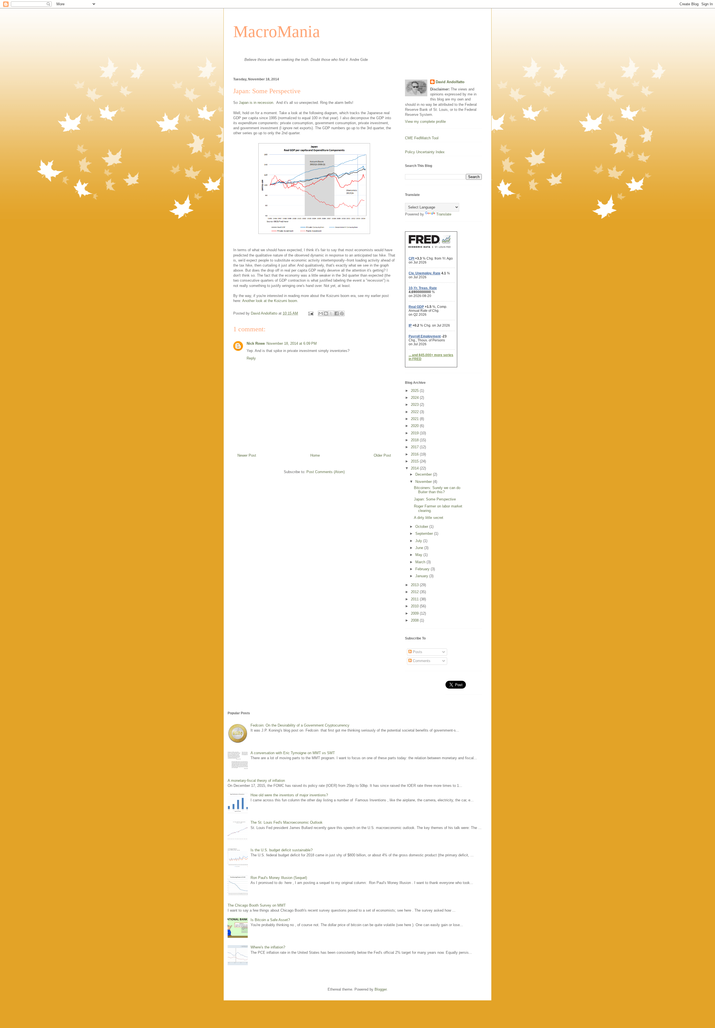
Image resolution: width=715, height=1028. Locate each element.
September (424, 533)
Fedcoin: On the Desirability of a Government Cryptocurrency (300, 725)
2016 (415, 454)
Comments (421, 661)
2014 (415, 468)
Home (315, 455)
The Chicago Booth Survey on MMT (257, 905)
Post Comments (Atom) (325, 472)
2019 (415, 433)
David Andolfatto (450, 82)
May (419, 555)
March (420, 562)
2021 (415, 419)
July (419, 541)
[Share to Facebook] (336, 313)
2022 (415, 412)
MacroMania (276, 31)
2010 (415, 606)
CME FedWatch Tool (421, 138)
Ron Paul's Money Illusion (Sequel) (279, 878)
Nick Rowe (256, 343)
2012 (415, 592)
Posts (417, 652)
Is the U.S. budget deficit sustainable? (282, 850)
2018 (415, 440)
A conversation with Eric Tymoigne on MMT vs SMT (293, 753)
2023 (415, 404)
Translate (443, 214)
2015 (415, 461)
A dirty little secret (428, 518)
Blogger (381, 989)
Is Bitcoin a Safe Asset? (270, 920)
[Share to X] (331, 313)
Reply (251, 358)
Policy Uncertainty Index (425, 152)
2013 (415, 585)
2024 (415, 398)
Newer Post (246, 455)
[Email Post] (310, 313)
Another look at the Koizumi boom (269, 301)
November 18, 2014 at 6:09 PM (291, 343)
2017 (415, 447)
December (424, 474)
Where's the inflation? (268, 947)
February (423, 569)
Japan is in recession (256, 102)
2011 (415, 599)
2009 (415, 613)
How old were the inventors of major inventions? (289, 795)
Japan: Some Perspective (435, 499)
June (419, 548)
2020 (415, 426)
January (422, 576)
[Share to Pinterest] (342, 313)
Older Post (382, 455)
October (422, 526)
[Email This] (320, 313)
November (424, 482)
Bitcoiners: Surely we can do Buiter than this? (437, 490)
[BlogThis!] (326, 313)
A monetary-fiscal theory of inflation (256, 780)
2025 (415, 391)
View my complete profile (425, 121)
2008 (415, 620)
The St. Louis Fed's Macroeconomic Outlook (287, 822)
